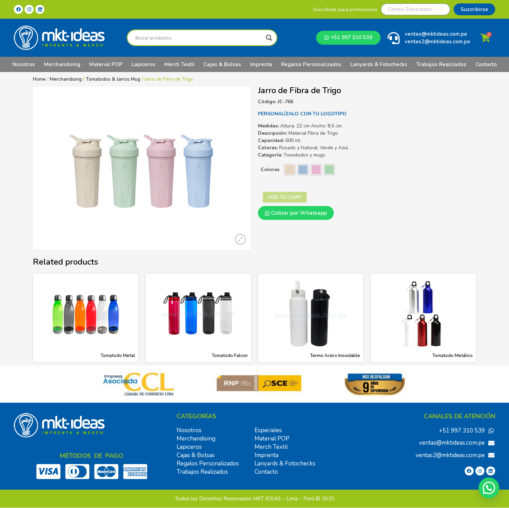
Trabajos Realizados (441, 64)
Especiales (268, 430)
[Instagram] (29, 9)
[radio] (290, 169)
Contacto (486, 64)
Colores (270, 169)
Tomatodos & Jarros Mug (113, 79)
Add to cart (285, 197)
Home (39, 79)
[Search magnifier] (269, 38)
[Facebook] (18, 9)
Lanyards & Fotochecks (378, 64)
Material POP (106, 64)
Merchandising (62, 64)
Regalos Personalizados (311, 64)
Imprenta (261, 64)
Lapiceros (143, 64)
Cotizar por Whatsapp (298, 213)
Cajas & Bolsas (222, 64)
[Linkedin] (39, 9)
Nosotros (23, 64)
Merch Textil (179, 64)
